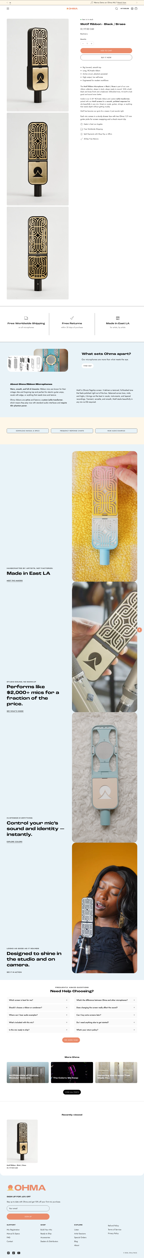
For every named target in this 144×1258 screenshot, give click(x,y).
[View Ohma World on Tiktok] (13, 1253)
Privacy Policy (113, 1233)
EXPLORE (78, 1225)
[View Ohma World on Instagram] (8, 1253)
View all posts (72, 1092)
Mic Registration (13, 1229)
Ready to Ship (46, 1233)
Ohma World (133, 1253)
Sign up (28, 1216)
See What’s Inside (15, 711)
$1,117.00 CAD (12, 1168)
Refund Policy (113, 1225)
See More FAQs (71, 1040)
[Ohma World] (72, 8)
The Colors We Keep (65, 1078)
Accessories (45, 1237)
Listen (76, 1229)
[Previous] (7, 3)
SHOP (43, 1225)
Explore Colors (14, 842)
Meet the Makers (15, 581)
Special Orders (80, 1237)
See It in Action (14, 972)
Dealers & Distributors (49, 1241)
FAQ (8, 1237)
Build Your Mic (46, 1229)
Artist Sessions (80, 1233)
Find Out (88, 366)
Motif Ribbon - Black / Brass (16, 1165)
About (76, 1245)
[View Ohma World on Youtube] (18, 1253)
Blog (76, 1241)
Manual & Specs (13, 1233)
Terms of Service (114, 1229)
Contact (10, 1241)
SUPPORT (11, 1225)
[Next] (137, 3)
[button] (116, 8)
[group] (72, 2)
